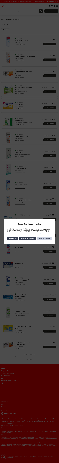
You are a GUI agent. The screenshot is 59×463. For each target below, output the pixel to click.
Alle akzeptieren (13, 238)
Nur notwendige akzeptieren (27, 238)
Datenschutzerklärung (36, 232)
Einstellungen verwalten (44, 238)
